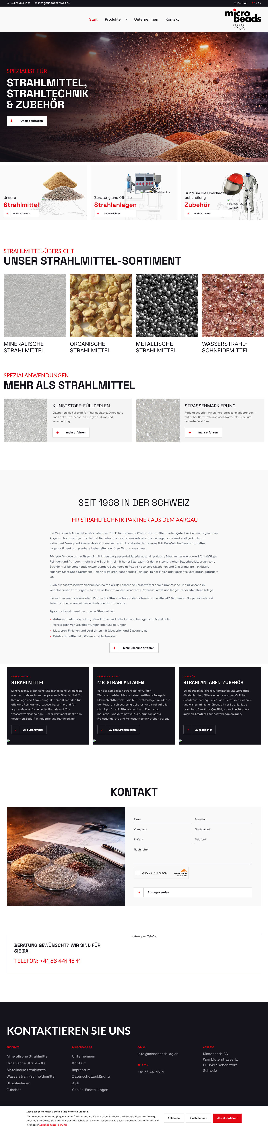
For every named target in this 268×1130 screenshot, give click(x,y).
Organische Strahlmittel (26, 1063)
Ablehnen (174, 1118)
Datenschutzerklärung (91, 1076)
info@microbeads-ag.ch (158, 1053)
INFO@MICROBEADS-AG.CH (54, 3)
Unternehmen (146, 19)
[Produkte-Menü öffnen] (127, 19)
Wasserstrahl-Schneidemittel (31, 1076)
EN (259, 3)
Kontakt (242, 3)
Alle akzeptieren (227, 1118)
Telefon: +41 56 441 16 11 (47, 960)
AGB (75, 1083)
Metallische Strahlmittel (27, 1070)
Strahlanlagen (18, 1083)
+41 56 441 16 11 (20, 3)
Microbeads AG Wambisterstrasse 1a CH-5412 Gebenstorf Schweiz (220, 1062)
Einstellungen (198, 1118)
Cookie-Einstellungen (90, 1089)
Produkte (113, 19)
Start (93, 19)
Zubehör (14, 1089)
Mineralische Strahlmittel (27, 1056)
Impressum (81, 1070)
